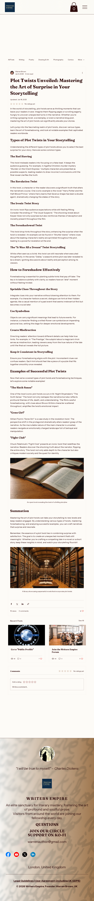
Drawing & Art (44, 60)
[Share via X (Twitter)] (17, 604)
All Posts (11, 60)
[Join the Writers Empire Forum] (67, 635)
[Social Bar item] (8, 854)
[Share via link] (28, 604)
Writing (21, 60)
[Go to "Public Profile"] (26, 635)
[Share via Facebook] (11, 604)
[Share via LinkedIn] (22, 604)
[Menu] (84, 7)
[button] (74, 7)
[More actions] (82, 72)
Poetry (31, 60)
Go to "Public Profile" (22, 649)
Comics (70, 60)
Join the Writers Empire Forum (64, 650)
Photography (58, 60)
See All (81, 621)
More (80, 60)
